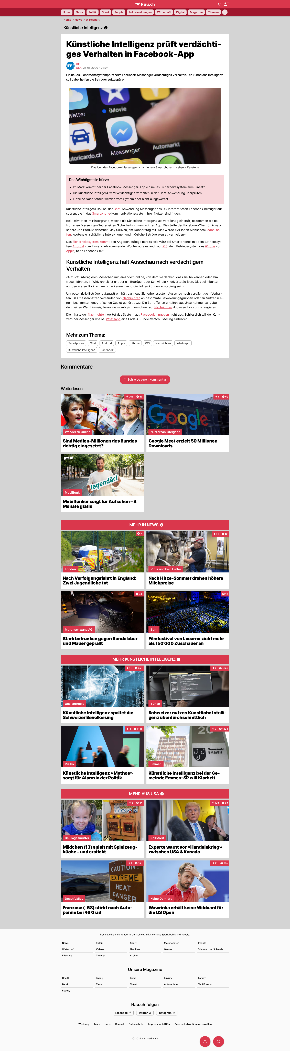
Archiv (134, 955)
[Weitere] (225, 12)
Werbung (83, 1024)
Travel (133, 984)
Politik (99, 943)
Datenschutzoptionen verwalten (193, 1024)
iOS (165, 246)
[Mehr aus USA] (145, 794)
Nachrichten (131, 298)
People (202, 943)
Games (168, 949)
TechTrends (205, 984)
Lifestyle (67, 955)
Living (99, 978)
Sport (133, 943)
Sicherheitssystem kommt (91, 242)
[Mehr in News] (145, 525)
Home (67, 19)
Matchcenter (171, 943)
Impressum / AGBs (159, 1024)
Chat (117, 209)
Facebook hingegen (155, 314)
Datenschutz (136, 1024)
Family (202, 978)
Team (97, 1024)
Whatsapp (113, 319)
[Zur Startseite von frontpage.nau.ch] (145, 4)
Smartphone (101, 213)
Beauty (66, 990)
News (78, 19)
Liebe (133, 978)
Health (66, 978)
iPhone (210, 246)
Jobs (108, 1024)
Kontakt (119, 1024)
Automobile (171, 984)
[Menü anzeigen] (226, 4)
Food (65, 984)
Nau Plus (135, 949)
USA (79, 67)
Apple (70, 251)
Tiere (99, 984)
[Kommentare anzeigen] (218, 1041)
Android (78, 246)
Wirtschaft (93, 19)
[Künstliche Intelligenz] (145, 27)
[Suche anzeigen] (220, 4)
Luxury (168, 978)
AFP (78, 63)
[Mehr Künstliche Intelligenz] (145, 659)
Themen (100, 955)
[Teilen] (205, 1041)
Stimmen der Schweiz (210, 949)
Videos (100, 949)
